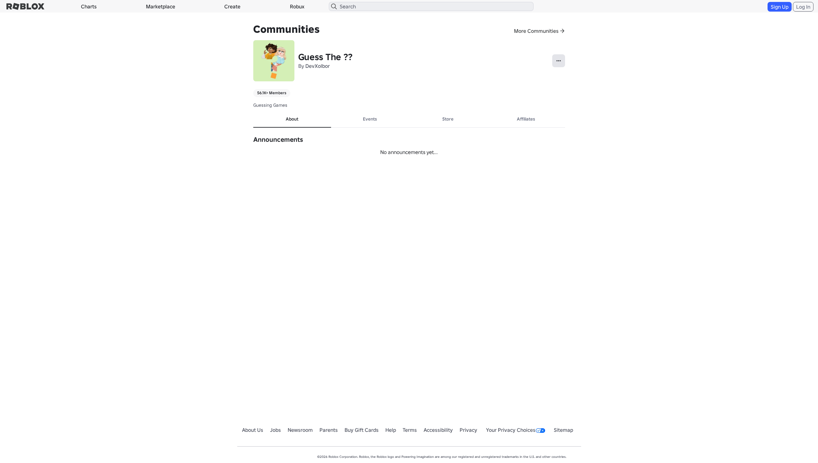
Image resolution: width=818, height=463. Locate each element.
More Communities (536, 30)
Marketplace (160, 6)
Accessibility (438, 430)
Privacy (468, 430)
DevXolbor (317, 66)
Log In (803, 7)
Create (232, 6)
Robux (297, 6)
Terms (410, 430)
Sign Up (779, 7)
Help (390, 430)
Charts (89, 6)
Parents (328, 430)
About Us (252, 430)
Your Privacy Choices (510, 430)
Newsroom (300, 430)
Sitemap (563, 430)
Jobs (275, 430)
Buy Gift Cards (362, 430)
